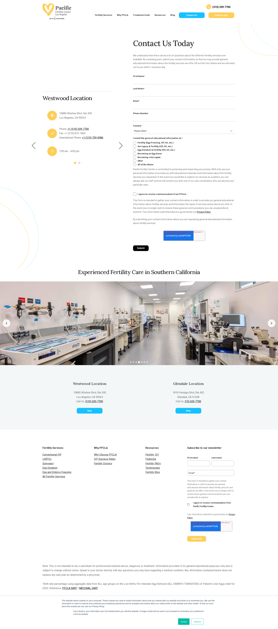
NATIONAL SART (88, 588)
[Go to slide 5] (142, 362)
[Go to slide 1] (131, 362)
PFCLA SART (69, 588)
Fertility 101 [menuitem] (152, 454)
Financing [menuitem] (150, 459)
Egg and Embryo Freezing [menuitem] (56, 472)
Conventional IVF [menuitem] (51, 454)
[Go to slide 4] (139, 362)
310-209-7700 (193, 401)
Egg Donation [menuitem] (49, 467)
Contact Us (191, 15)
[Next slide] (271, 323)
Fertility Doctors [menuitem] (103, 463)
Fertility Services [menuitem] (103, 15)
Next (121, 146)
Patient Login (221, 15)
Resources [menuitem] (160, 15)
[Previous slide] (6, 323)
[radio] (184, 142)
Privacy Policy (204, 212)
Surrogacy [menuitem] (48, 463)
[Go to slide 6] (144, 362)
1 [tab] (75, 163)
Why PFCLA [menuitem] (122, 15)
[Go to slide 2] (133, 362)
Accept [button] (184, 621)
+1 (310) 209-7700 (78, 128)
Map (89, 411)
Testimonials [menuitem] (152, 467)
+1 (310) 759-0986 (92, 137)
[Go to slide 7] (147, 362)
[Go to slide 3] (136, 362)
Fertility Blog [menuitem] (152, 472)
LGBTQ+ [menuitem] (47, 459)
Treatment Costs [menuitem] (141, 15)
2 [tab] (79, 163)
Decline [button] (197, 621)
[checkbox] (184, 153)
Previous (34, 146)
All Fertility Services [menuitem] (53, 476)
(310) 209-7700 (94, 401)
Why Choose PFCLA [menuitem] (105, 454)
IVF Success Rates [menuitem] (105, 459)
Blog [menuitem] (172, 15)
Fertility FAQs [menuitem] (153, 463)
